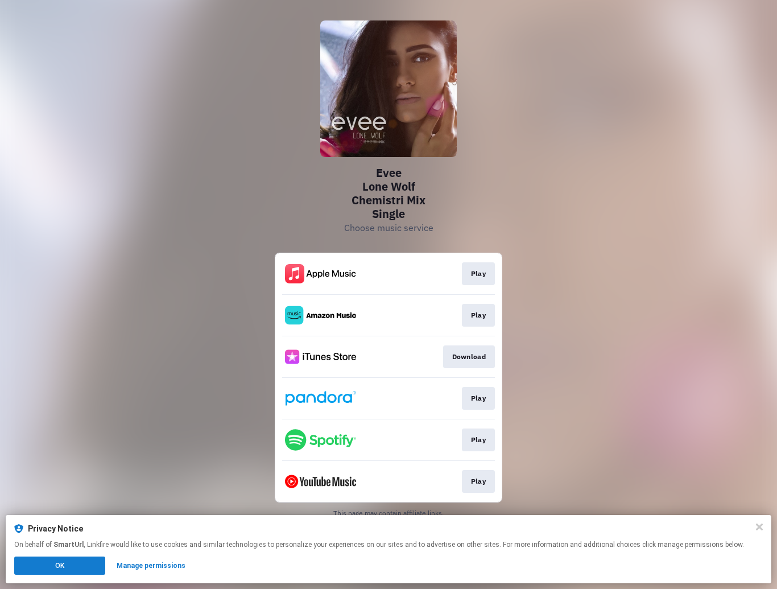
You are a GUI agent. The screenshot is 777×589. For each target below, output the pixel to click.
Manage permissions (151, 566)
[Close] (759, 527)
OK (59, 566)
